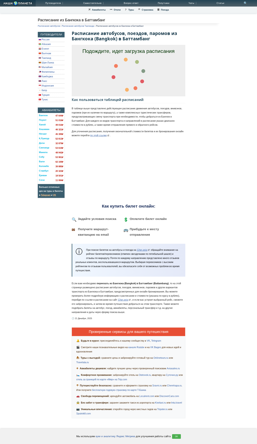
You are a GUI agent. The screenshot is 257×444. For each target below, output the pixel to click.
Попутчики (163, 3)
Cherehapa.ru (174, 385)
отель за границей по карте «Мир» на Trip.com (101, 379)
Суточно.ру (172, 375)
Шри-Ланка (47, 62)
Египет (45, 48)
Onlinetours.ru (160, 358)
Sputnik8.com (83, 413)
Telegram (45, 195)
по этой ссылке (98, 135)
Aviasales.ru (173, 368)
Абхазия (46, 44)
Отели (117, 9)
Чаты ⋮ (193, 3)
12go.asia (142, 250)
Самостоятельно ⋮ (94, 3)
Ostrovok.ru (145, 375)
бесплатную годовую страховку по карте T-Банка (119, 390)
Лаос (44, 81)
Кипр (44, 90)
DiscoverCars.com (169, 396)
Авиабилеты (99, 9)
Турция (45, 95)
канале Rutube (136, 347)
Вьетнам (46, 53)
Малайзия (47, 67)
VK (54, 195)
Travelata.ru (82, 362)
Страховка (147, 9)
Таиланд (46, 58)
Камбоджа (47, 76)
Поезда (165, 9)
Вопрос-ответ (131, 3)
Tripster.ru (162, 409)
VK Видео (155, 347)
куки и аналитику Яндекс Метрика (115, 436)
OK (176, 436)
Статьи (220, 3)
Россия (45, 39)
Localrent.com (146, 396)
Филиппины (48, 72)
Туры (131, 9)
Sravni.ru (157, 385)
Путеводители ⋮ (54, 3)
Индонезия (47, 85)
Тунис (44, 99)
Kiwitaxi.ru (160, 402)
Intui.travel (176, 402)
